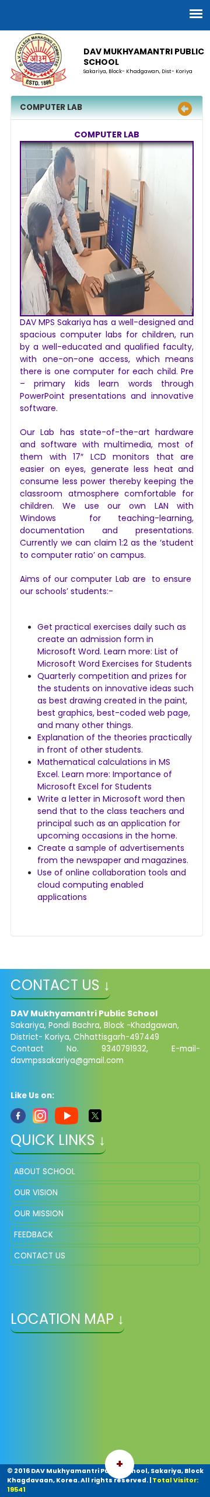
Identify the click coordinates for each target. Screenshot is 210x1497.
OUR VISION (36, 1192)
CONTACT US (39, 1255)
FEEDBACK (33, 1234)
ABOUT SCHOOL (44, 1171)
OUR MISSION (39, 1213)
